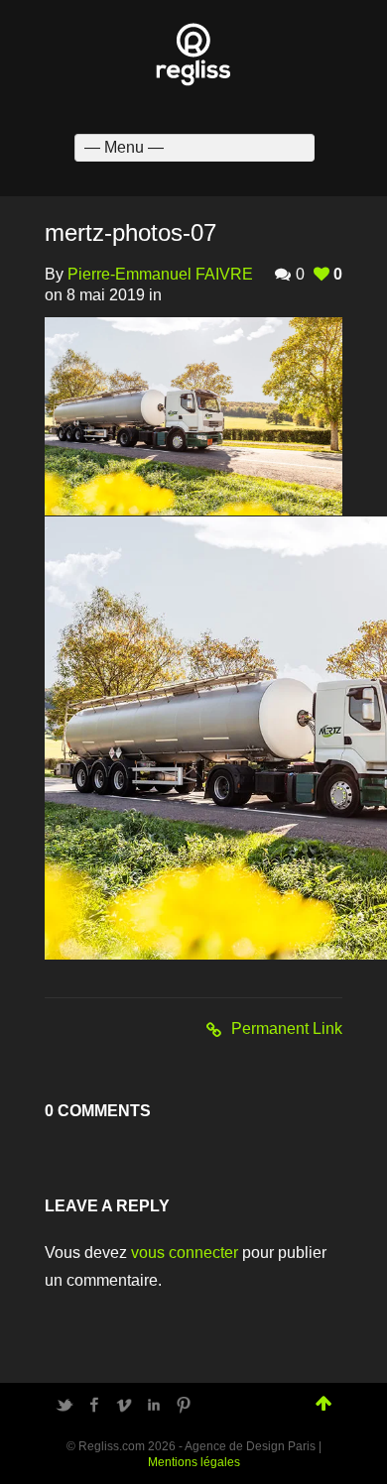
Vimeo (124, 1405)
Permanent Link (286, 1028)
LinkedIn (154, 1405)
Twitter (64, 1405)
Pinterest (183, 1405)
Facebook (94, 1405)
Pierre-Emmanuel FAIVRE (160, 274)
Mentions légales (194, 1462)
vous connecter (184, 1252)
